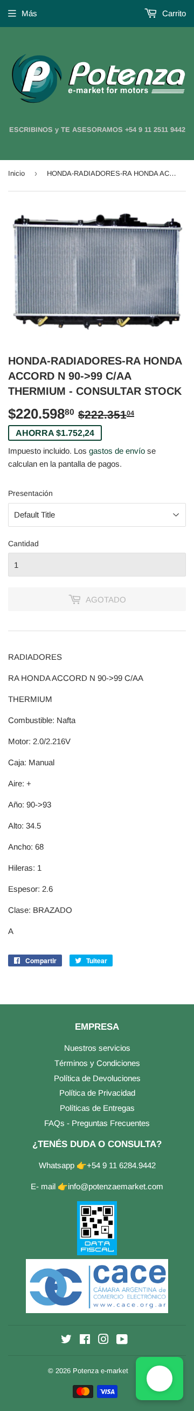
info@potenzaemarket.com (115, 1186)
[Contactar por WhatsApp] (159, 1378)
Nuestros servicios (97, 1047)
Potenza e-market (100, 1371)
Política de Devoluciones (97, 1078)
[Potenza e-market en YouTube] (122, 1340)
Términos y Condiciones (97, 1063)
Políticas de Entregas (97, 1107)
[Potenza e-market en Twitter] (66, 1340)
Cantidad (23, 543)
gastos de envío (117, 450)
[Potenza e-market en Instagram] (103, 1340)
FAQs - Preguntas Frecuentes (97, 1123)
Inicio (16, 173)
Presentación (30, 493)
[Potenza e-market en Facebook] (85, 1340)
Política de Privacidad (97, 1092)
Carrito (173, 13)
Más (29, 13)
